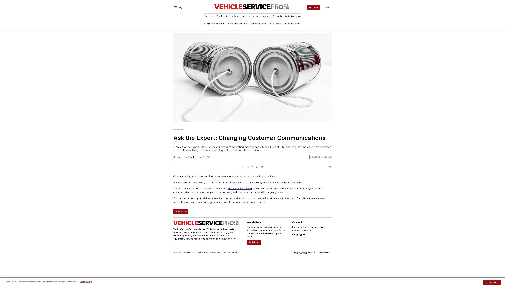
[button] (175, 7)
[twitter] (252, 167)
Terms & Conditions (231, 252)
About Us (177, 252)
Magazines (275, 24)
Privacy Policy (216, 252)
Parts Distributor (214, 24)
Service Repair (258, 24)
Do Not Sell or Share (200, 252)
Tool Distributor (237, 24)
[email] (262, 167)
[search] (180, 7)
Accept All (492, 283)
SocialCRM (245, 188)
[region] (252, 282)
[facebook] (243, 167)
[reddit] (257, 167)
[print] (330, 167)
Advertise (186, 252)
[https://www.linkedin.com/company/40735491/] (300, 234)
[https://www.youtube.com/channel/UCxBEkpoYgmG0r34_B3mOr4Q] (304, 234)
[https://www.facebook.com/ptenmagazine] (293, 234)
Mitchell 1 (190, 157)
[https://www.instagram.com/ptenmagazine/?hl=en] (297, 234)
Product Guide (293, 24)
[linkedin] (247, 167)
